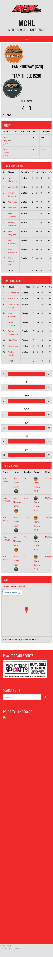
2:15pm (48, 478)
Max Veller (13, 340)
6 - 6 (26, 498)
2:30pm (48, 517)
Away (36, 472)
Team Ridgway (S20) (7, 140)
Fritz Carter (13, 298)
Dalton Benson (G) (11, 261)
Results (27, 472)
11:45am (49, 498)
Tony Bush (13, 346)
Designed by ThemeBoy (11, 948)
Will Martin (13, 187)
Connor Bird (13, 292)
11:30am (49, 537)
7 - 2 (26, 478)
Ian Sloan (12, 207)
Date (5, 472)
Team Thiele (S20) (6, 152)
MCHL (26, 23)
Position (25, 172)
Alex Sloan (13, 202)
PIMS (42, 172)
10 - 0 (26, 517)
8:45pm (48, 556)
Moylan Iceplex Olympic (14, 586)
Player (11, 172)
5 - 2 (26, 556)
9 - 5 (26, 537)
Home (16, 472)
